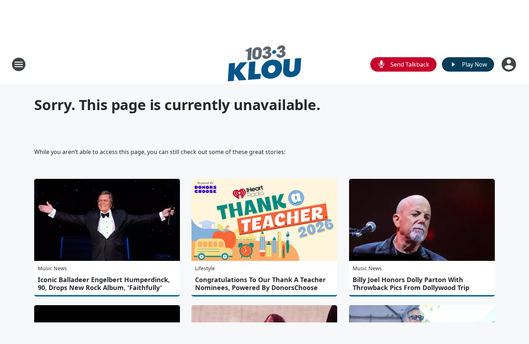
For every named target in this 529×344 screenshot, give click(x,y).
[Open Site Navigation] (19, 64)
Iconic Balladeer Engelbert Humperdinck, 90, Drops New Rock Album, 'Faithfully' (104, 283)
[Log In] (509, 64)
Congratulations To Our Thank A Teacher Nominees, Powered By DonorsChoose (260, 283)
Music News (52, 268)
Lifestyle (205, 268)
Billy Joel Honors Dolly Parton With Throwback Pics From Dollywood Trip (411, 283)
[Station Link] (265, 64)
